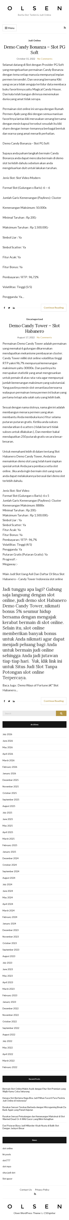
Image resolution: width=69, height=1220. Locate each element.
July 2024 (7, 884)
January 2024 (9, 923)
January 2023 (9, 1002)
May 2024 (8, 897)
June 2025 (8, 819)
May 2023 (8, 975)
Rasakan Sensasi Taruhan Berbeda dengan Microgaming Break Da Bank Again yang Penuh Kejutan (34, 1108)
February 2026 (10, 767)
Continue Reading (54, 307)
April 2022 (8, 1054)
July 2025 (7, 812)
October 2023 (10, 943)
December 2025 (11, 780)
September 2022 (11, 1028)
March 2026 (9, 760)
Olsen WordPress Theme (27, 1213)
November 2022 (11, 1015)
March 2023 (9, 989)
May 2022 (8, 1047)
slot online (8, 1148)
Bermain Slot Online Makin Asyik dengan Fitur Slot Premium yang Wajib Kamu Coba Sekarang (34, 1090)
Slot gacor (7, 1178)
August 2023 (9, 956)
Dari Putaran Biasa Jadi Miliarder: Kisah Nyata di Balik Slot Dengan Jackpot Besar (31, 1127)
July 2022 (7, 1041)
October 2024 (10, 864)
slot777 (6, 1160)
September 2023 (11, 949)
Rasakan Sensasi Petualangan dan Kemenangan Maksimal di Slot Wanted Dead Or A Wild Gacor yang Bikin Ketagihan (34, 1117)
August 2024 (9, 878)
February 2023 (10, 995)
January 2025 (9, 851)
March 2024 (9, 910)
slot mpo (7, 1166)
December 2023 (11, 930)
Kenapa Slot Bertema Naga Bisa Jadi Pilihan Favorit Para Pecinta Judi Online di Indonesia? (34, 1099)
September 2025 (11, 799)
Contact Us (26, 1189)
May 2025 (8, 825)
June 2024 (8, 891)
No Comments (44, 58)
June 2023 (8, 969)
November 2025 (11, 786)
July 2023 (7, 962)
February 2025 (10, 845)
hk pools (7, 1154)
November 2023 (11, 936)
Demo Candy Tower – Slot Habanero (34, 328)
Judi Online (34, 40)
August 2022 (9, 1034)
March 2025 (9, 838)
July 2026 (7, 734)
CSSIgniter (49, 1213)
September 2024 (11, 871)
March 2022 (9, 1060)
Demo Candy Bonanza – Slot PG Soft (34, 49)
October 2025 (10, 793)
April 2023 (8, 982)
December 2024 (11, 858)
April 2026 (8, 754)
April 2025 (8, 832)
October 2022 (10, 1021)
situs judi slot (9, 1172)
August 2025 (9, 806)
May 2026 (8, 747)
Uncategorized (34, 319)
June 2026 (8, 740)
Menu (10, 27)
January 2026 (9, 773)
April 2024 (8, 904)
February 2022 (10, 1067)
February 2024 (10, 917)
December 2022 (11, 1008)
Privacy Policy (42, 1189)
